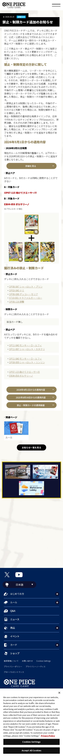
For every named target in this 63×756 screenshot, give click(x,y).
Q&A (12, 610)
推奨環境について (11, 661)
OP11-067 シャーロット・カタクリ (27, 349)
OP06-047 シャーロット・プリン (26, 286)
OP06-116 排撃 (16, 301)
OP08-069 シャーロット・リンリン (27, 362)
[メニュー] (56, 5)
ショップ (14, 653)
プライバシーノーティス (35, 666)
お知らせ (21, 16)
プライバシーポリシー (13, 666)
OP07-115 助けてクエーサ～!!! (24, 371)
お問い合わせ (27, 661)
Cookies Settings (43, 661)
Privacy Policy (48, 735)
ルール (13, 602)
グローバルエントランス (14, 672)
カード (13, 644)
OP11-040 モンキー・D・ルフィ (25, 345)
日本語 (19, 584)
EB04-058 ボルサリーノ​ (21, 375)
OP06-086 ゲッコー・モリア (23, 294)
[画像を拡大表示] (31, 224)
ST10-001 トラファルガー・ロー (25, 297)
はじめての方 (17, 593)
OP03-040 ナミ (16, 290)
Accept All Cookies (31, 750)
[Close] (59, 692)
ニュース (14, 619)
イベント (14, 636)
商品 (12, 627)
